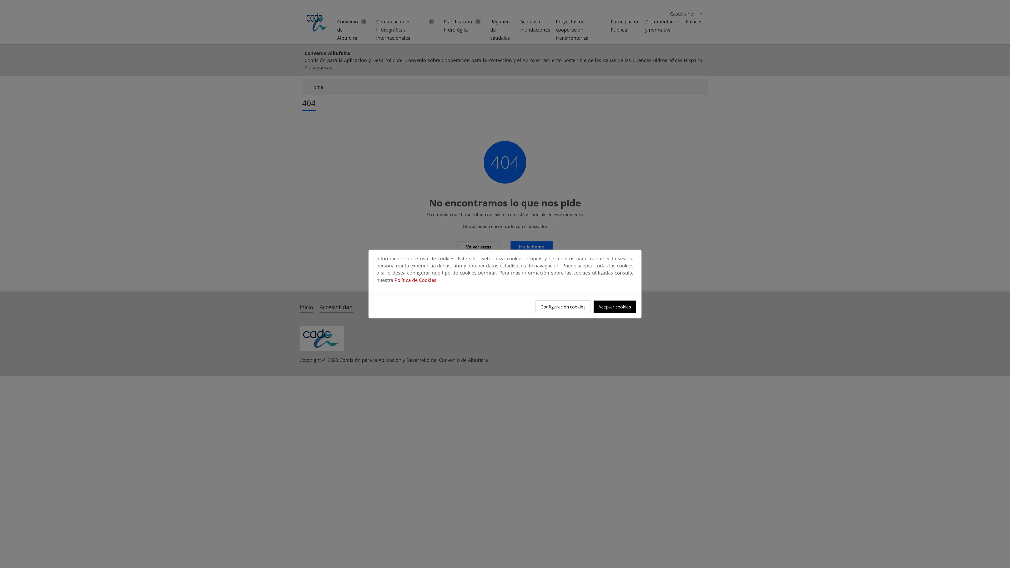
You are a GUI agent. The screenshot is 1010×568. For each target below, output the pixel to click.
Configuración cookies (563, 307)
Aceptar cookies (614, 307)
